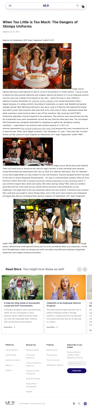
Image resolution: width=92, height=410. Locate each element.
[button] (10, 5)
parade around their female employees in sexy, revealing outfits (56, 181)
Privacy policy (52, 355)
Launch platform (12, 350)
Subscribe (76, 371)
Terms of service (53, 360)
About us (9, 365)
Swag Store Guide (33, 379)
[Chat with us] (85, 403)
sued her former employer (43, 101)
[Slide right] (84, 269)
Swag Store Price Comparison (32, 372)
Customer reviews (13, 360)
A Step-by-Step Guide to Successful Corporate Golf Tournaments (22, 304)
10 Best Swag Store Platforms (33, 364)
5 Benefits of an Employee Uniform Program (64, 304)
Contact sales (11, 355)
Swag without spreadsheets (31, 385)
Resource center (32, 350)
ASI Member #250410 (55, 365)
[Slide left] (79, 269)
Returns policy (52, 350)
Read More (8, 327)
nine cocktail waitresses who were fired (38, 128)
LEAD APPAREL (24, 403)
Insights (29, 392)
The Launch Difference (30, 356)
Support (9, 370)
